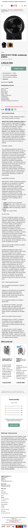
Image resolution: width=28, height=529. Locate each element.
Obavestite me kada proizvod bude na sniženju (14, 106)
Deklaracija (5, 79)
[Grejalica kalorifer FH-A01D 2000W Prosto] (7, 351)
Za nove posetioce (5, 498)
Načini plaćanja (4, 504)
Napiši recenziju (14, 425)
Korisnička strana (4, 493)
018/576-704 (11, 1)
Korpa (2, 495)
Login (2, 490)
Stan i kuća (10, 9)
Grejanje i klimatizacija (18, 9)
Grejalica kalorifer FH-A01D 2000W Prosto (7, 359)
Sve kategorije (4, 9)
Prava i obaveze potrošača (7, 468)
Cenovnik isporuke (5, 509)
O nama (2, 507)
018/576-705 (17, 1)
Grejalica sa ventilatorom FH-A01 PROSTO (21, 360)
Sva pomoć (3, 500)
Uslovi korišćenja (4, 502)
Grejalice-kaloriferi (4, 10)
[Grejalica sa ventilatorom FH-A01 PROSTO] (21, 351)
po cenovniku (13, 75)
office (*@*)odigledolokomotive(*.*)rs (15, 522)
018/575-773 (6, 1)
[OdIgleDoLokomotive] (14, 6)
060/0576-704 (23, 1)
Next (25, 27)
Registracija (3, 492)
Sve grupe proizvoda (5, 512)
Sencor (2, 52)
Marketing (3, 511)
